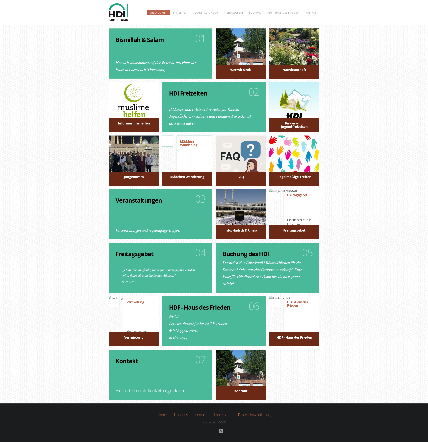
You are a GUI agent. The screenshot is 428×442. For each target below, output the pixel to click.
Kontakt (310, 12)
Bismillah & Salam (140, 40)
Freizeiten (180, 12)
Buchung (255, 12)
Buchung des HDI (246, 254)
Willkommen (158, 12)
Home (162, 414)
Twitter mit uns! (207, 431)
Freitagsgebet (233, 12)
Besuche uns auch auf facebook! (214, 431)
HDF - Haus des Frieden (283, 12)
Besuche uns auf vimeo (221, 431)
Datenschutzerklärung (254, 414)
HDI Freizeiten (188, 93)
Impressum (222, 414)
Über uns (181, 414)
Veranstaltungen (205, 12)
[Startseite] (118, 13)
